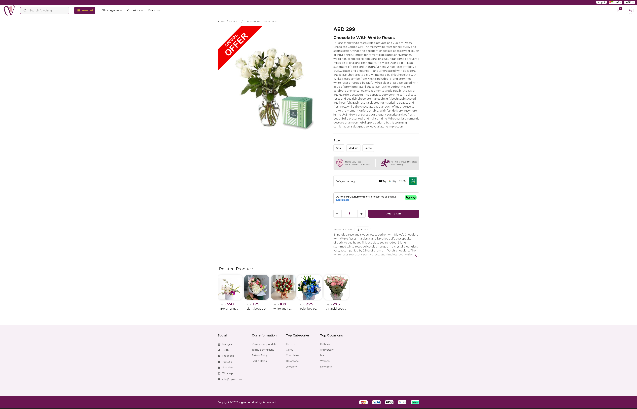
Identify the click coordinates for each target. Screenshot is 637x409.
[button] (363, 402)
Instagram (228, 344)
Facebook (228, 355)
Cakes (289, 349)
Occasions (133, 10)
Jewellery (291, 366)
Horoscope (292, 361)
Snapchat (227, 367)
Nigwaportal (246, 402)
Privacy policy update (264, 344)
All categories (110, 10)
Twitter (226, 350)
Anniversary (327, 349)
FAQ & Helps (259, 361)
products (234, 21)
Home (221, 21)
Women (325, 361)
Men (322, 355)
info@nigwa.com (232, 379)
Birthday (325, 344)
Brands (153, 10)
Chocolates (292, 355)
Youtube (227, 361)
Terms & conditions (263, 349)
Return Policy (260, 355)
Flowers (290, 344)
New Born (326, 366)
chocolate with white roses (261, 21)
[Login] (630, 10)
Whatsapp (228, 373)
